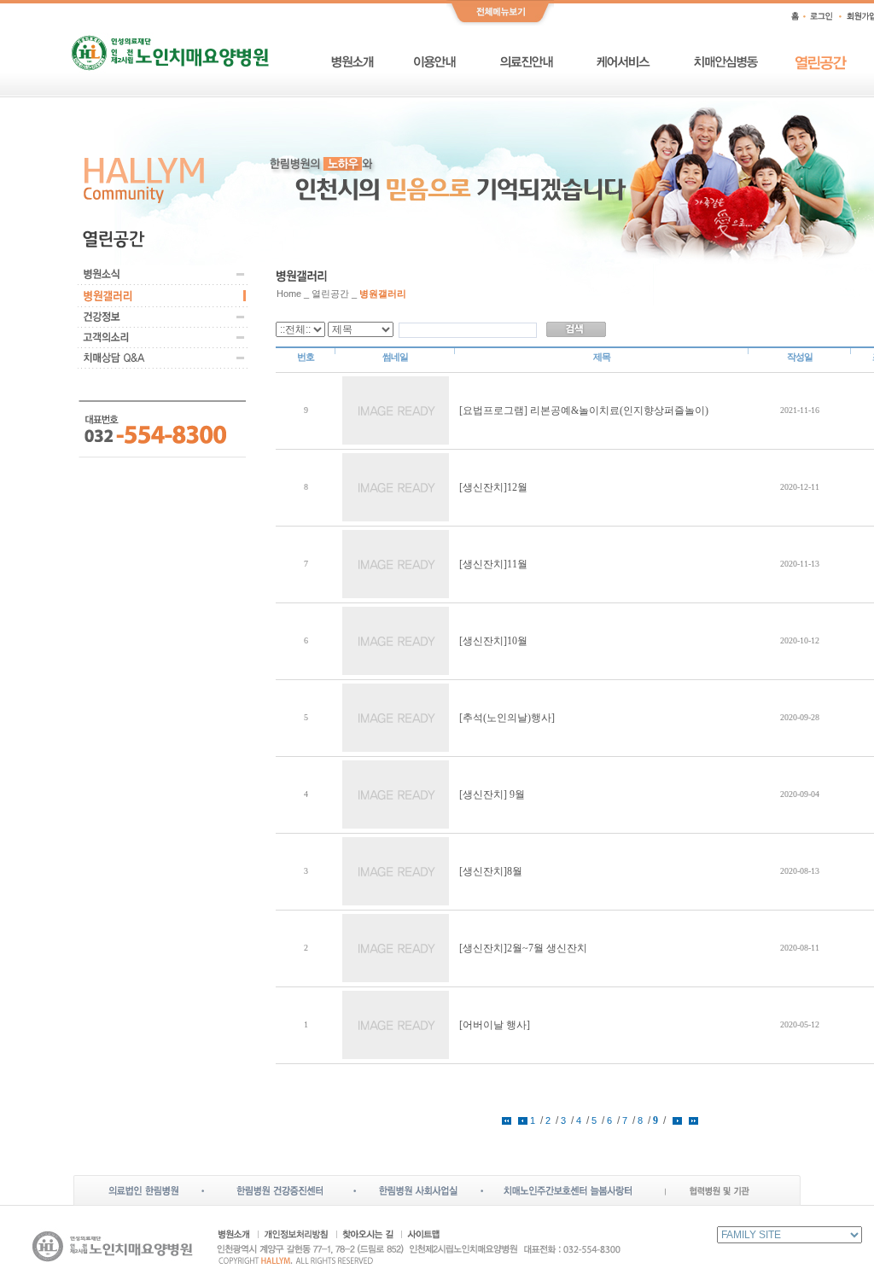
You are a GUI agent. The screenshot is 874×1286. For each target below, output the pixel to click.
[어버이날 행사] (494, 1025)
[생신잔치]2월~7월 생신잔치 (523, 948)
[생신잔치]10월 (493, 641)
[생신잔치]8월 (490, 871)
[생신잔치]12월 (493, 487)
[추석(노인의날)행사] (507, 718)
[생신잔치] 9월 (492, 794)
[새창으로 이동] (143, 1182)
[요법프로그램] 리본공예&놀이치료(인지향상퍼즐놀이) (583, 410)
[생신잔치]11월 (493, 564)
